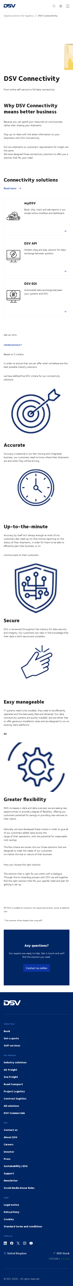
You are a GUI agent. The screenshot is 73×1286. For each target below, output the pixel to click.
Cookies (9, 1219)
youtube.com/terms (12, 344)
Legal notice (11, 1205)
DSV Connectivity (48, 16)
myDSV (30, 202)
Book (7, 1031)
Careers (8, 1144)
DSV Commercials (14, 1113)
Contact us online (36, 968)
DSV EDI (30, 283)
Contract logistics (15, 1098)
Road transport (13, 1084)
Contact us (10, 1130)
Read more (10, 188)
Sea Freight (11, 1077)
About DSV (10, 1137)
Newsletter (11, 1180)
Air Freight (10, 1070)
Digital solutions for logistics (19, 15)
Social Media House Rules (19, 1188)
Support (9, 1173)
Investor (9, 1152)
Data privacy (11, 1212)
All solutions (11, 1106)
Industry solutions (15, 1062)
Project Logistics (14, 1091)
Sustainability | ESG (16, 1166)
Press (7, 1159)
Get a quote (11, 1038)
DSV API (30, 243)
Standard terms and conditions (23, 1226)
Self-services (12, 1045)
